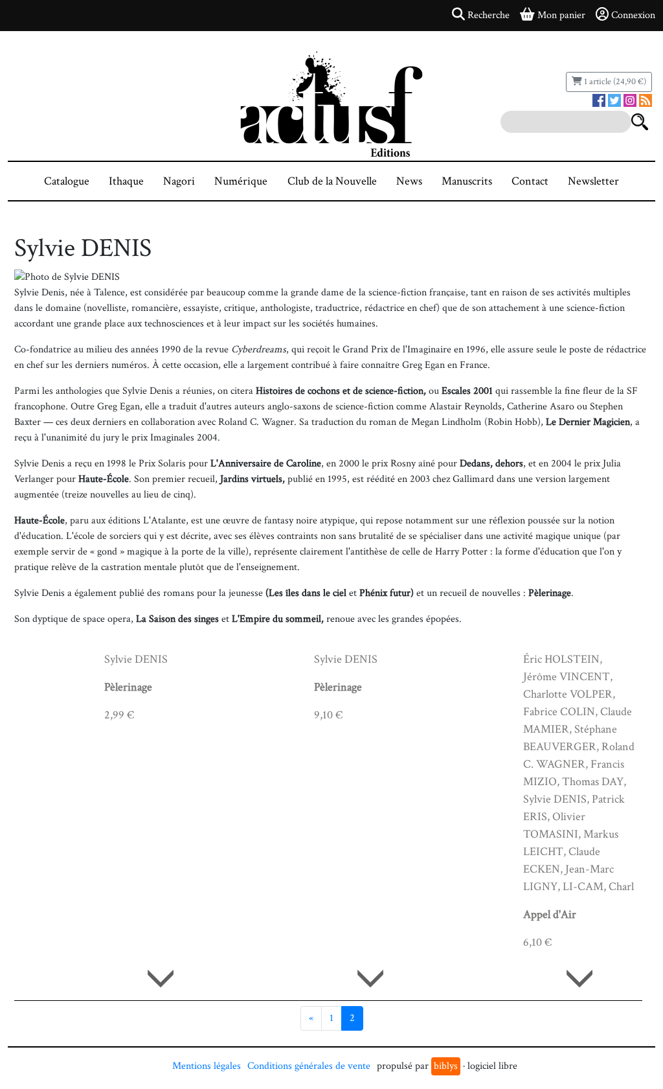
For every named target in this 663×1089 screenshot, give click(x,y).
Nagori (179, 181)
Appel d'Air (549, 914)
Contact (529, 181)
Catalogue (66, 181)
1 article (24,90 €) (614, 81)
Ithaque (126, 181)
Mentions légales (206, 1066)
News (409, 181)
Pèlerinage (128, 687)
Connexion (633, 15)
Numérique (240, 181)
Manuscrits (467, 181)
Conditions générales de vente (308, 1066)
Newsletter (593, 181)
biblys (446, 1066)
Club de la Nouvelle (332, 181)
